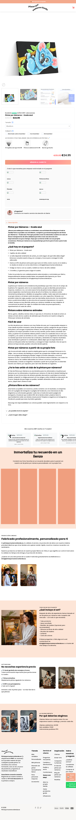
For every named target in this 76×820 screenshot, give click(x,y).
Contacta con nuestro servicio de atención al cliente (32, 213)
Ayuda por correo (72, 777)
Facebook (11, 399)
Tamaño (11, 122)
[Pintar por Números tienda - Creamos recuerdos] (38, 7)
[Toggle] (6, 222)
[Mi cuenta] (69, 7)
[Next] (70, 50)
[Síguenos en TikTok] (40, 808)
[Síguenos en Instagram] (38, 808)
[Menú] (2, 7)
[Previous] (5, 50)
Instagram (62, 397)
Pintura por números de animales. (19, 318)
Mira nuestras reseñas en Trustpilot (38, 429)
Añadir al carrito (38, 162)
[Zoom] (3, 84)
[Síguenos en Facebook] (35, 808)
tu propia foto (46, 353)
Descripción (13, 222)
